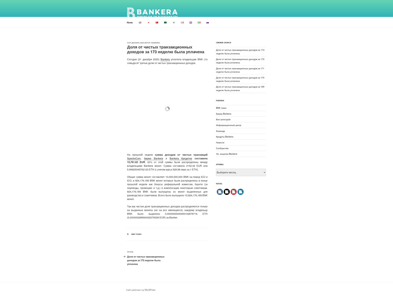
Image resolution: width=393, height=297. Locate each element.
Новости (220, 142)
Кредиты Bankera (224, 136)
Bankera (155, 43)
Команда (220, 130)
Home (130, 22)
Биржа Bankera (223, 113)
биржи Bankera (153, 158)
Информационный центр (228, 125)
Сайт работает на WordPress (140, 289)
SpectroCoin (134, 158)
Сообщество (222, 148)
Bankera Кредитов (181, 158)
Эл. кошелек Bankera (226, 153)
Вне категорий (223, 119)
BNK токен (136, 234)
